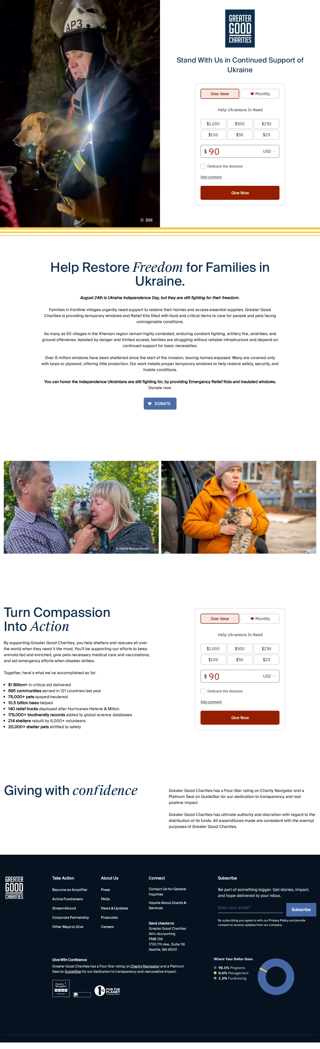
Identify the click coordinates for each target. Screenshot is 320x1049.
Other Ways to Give (67, 927)
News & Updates (114, 908)
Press (105, 890)
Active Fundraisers (67, 899)
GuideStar (73, 971)
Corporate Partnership (70, 917)
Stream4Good (64, 908)
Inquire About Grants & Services (167, 905)
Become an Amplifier (69, 890)
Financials (109, 917)
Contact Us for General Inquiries (167, 892)
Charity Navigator (145, 966)
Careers (107, 927)
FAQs (105, 899)
